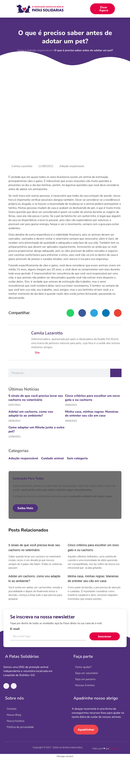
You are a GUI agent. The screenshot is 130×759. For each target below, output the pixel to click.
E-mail (15, 629)
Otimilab (114, 748)
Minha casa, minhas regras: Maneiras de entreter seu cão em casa (91, 414)
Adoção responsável (71, 166)
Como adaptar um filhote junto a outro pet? (36, 429)
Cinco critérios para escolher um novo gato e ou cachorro (92, 398)
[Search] (116, 373)
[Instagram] (14, 686)
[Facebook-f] (6, 686)
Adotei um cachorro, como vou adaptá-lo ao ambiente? (30, 414)
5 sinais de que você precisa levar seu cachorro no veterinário (35, 398)
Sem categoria (77, 458)
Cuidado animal (52, 458)
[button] (87, 9)
